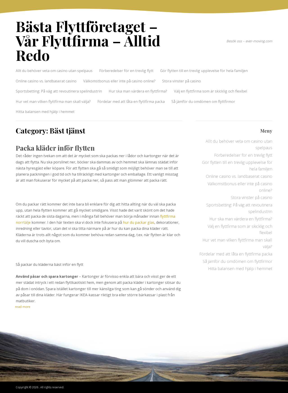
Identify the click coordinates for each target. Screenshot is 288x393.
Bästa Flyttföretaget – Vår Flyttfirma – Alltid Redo (88, 40)
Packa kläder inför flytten (56, 147)
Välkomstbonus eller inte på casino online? (119, 81)
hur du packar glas (138, 222)
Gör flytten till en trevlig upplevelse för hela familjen (204, 70)
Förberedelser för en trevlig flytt (126, 70)
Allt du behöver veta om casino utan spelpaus (54, 70)
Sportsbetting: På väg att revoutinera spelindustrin (59, 91)
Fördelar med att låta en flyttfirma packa (131, 101)
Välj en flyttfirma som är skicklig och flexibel (210, 91)
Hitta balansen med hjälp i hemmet (45, 111)
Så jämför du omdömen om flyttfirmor (203, 101)
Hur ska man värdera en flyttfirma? (138, 91)
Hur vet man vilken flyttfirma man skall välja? (53, 101)
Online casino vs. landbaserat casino (46, 81)
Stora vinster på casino (181, 81)
